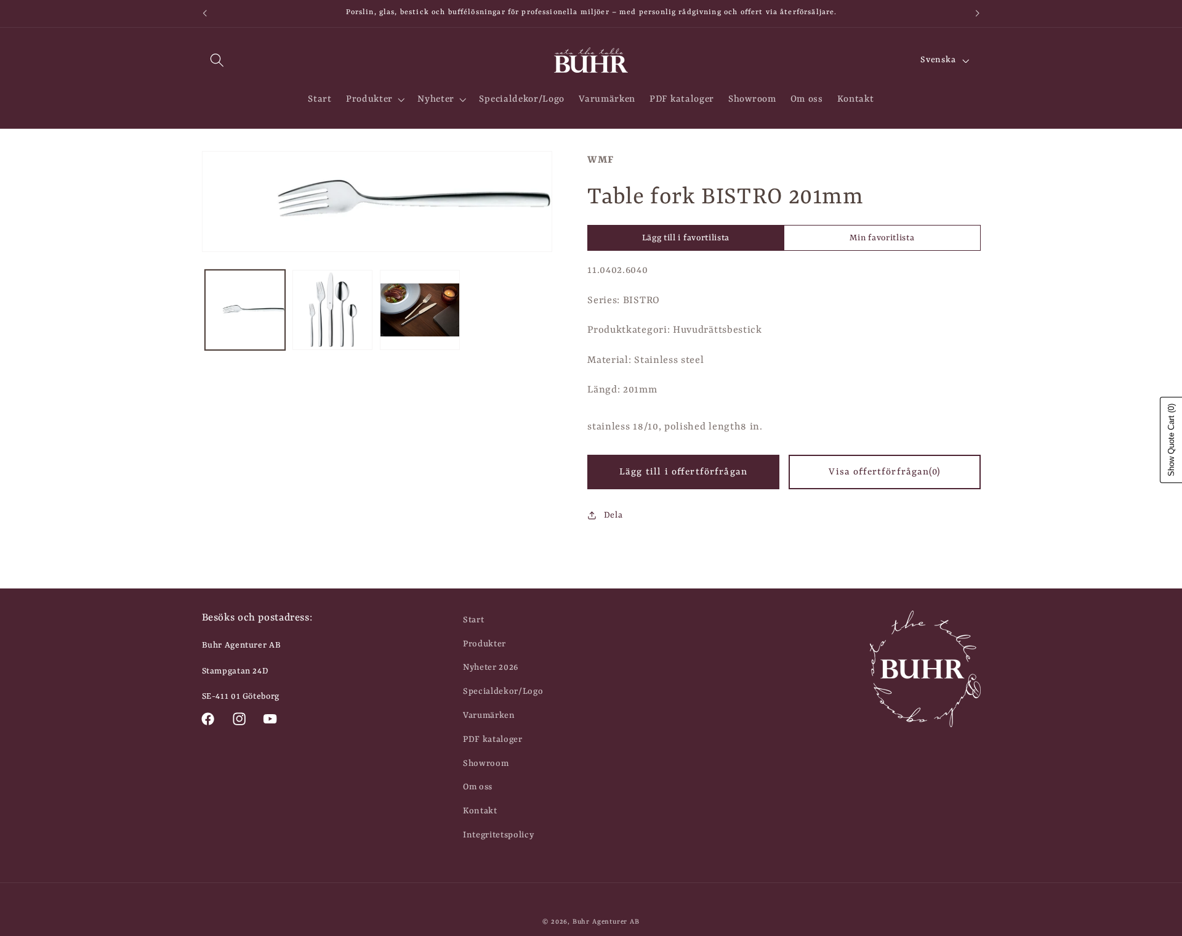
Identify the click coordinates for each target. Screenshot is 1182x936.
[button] (217, 60)
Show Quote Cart (1171, 440)
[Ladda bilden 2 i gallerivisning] (332, 310)
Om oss (477, 787)
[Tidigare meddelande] (204, 13)
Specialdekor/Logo (503, 691)
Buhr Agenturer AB (606, 922)
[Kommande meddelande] (977, 13)
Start (473, 620)
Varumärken (489, 715)
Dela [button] (613, 515)
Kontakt (480, 811)
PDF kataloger (493, 739)
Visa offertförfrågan (884, 472)
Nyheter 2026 (490, 667)
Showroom (486, 763)
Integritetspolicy (498, 835)
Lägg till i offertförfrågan (683, 472)
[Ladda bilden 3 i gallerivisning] (420, 310)
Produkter (484, 644)
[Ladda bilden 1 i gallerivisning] (245, 310)
